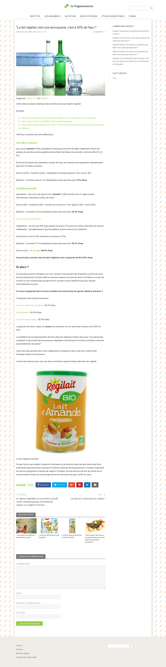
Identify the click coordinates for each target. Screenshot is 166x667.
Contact (19, 646)
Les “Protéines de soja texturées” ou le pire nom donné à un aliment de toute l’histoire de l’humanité (131, 61)
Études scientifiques (113, 16)
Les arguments (52, 16)
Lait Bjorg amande (26, 188)
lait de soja (35, 250)
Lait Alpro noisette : (27, 142)
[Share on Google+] (71, 484)
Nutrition (70, 16)
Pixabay (43, 98)
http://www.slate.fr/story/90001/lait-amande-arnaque (46, 121)
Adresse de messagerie (28, 603)
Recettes (35, 16)
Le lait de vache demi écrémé (29, 305)
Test (114, 78)
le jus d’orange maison (26, 319)
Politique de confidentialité (26, 657)
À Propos (19, 649)
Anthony (43, 32)
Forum (132, 16)
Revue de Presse (88, 16)
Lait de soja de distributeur (28, 219)
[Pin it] (79, 484)
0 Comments (98, 32)
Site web (20, 613)
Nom (19, 593)
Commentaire (23, 564)
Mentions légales (22, 653)
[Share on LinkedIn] (87, 484)
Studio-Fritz (31, 98)
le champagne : (23, 312)
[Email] (95, 484)
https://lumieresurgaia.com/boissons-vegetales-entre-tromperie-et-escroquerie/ (58, 118)
